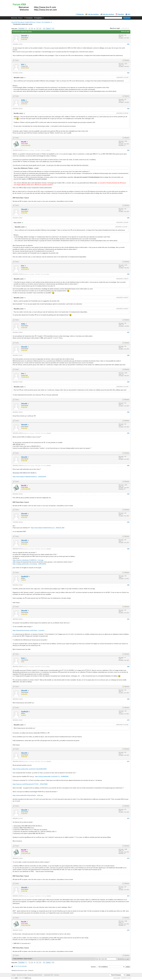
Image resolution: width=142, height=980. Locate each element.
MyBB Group (28, 978)
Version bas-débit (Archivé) (35, 975)
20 (44, 28)
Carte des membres (108, 14)
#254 (128, 150)
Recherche (80, 14)
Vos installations (46, 22)
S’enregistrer (38, 18)
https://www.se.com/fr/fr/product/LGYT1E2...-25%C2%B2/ (30, 784)
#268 (128, 666)
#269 (128, 699)
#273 (128, 858)
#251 (128, 44)
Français (38, 22)
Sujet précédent (18, 958)
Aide (129, 14)
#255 (128, 217)
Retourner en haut (21, 975)
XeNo (23, 100)
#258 (128, 355)
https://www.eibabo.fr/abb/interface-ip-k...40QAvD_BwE (47, 527)
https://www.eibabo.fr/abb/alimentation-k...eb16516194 (29, 476)
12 (37, 28)
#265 (128, 548)
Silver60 (24, 36)
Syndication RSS (48, 975)
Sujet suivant (28, 958)
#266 (128, 585)
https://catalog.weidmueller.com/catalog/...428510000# (29, 564)
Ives (22, 64)
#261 (128, 433)
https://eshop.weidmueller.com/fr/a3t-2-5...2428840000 (51, 776)
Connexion (29, 18)
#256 (128, 274)
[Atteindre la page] (53, 29)
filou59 (48, 150)
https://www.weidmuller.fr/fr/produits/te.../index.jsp (28, 795)
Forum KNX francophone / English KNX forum (23, 22)
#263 (128, 494)
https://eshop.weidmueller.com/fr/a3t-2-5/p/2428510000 (30, 769)
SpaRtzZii (24, 576)
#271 (128, 761)
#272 (128, 818)
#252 (128, 72)
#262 (128, 465)
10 (32, 28)
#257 (128, 332)
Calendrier (121, 14)
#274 (128, 896)
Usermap (56, 975)
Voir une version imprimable (20, 966)
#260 (128, 412)
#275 (128, 930)
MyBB (16, 978)
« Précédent (21, 28)
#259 (128, 381)
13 (40, 28)
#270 (128, 720)
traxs (23, 658)
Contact (14, 975)
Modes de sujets (125, 31)
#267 (128, 619)
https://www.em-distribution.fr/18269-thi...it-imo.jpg (28, 560)
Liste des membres (93, 14)
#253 (128, 108)
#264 (128, 522)
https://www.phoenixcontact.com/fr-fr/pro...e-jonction (28, 630)
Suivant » (48, 28)
